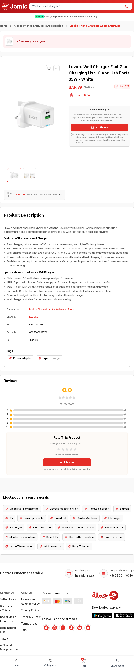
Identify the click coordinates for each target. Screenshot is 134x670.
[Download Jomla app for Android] (102, 615)
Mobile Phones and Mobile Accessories (38, 25)
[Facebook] (46, 627)
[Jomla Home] (14, 6)
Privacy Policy (30, 610)
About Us (26, 593)
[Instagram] (54, 627)
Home (4, 25)
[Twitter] (63, 627)
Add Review (67, 462)
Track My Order (31, 617)
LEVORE (33, 317)
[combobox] (77, 6)
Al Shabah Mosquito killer (9, 647)
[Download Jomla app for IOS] (124, 615)
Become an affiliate (7, 608)
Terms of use (29, 624)
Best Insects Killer (8, 630)
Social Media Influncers (8, 619)
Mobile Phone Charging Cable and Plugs (52, 309)
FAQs (24, 630)
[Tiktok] (71, 627)
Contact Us (7, 593)
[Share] (57, 68)
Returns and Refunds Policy (30, 601)
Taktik (4, 639)
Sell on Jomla (8, 599)
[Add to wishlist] (49, 68)
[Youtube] (79, 627)
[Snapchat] (88, 627)
